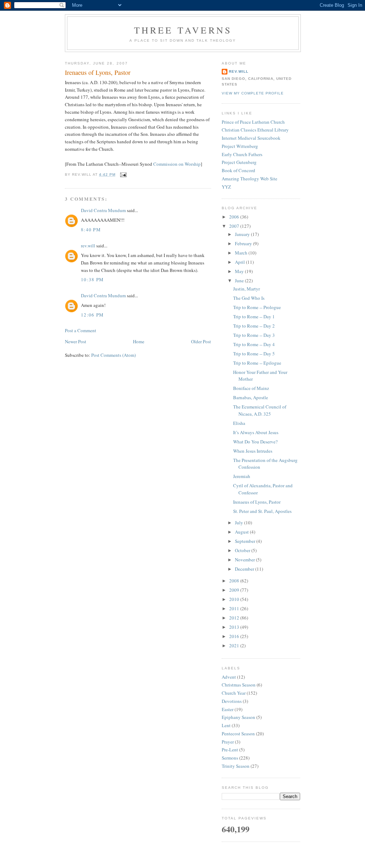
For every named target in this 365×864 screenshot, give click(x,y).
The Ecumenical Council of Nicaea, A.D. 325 (259, 410)
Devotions (232, 701)
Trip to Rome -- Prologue (257, 307)
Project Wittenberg (240, 146)
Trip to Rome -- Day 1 (254, 316)
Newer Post (75, 341)
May (240, 271)
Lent (226, 725)
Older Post (201, 341)
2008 (234, 580)
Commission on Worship (177, 164)
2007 (234, 226)
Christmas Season (239, 685)
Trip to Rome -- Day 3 (254, 335)
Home (138, 341)
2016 (234, 636)
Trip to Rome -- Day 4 (254, 344)
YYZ (226, 187)
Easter (227, 709)
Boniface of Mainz (251, 388)
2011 (234, 608)
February (244, 243)
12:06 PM (92, 315)
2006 (234, 217)
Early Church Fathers (242, 154)
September (245, 541)
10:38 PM (92, 279)
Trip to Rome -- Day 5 (254, 353)
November (245, 559)
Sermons (230, 758)
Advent (229, 677)
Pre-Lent (230, 749)
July (239, 522)
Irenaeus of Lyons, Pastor (97, 72)
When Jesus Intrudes (252, 451)
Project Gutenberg (239, 162)
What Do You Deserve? (255, 441)
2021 (234, 645)
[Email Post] (122, 174)
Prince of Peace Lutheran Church (253, 122)
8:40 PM (91, 229)
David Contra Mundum (103, 210)
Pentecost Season (238, 733)
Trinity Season (236, 766)
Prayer (228, 742)
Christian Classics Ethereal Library (255, 130)
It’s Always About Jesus (255, 432)
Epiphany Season (238, 717)
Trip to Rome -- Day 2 (254, 326)
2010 (234, 599)
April (240, 262)
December (245, 569)
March (241, 253)
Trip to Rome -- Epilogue (257, 363)
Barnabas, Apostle (250, 397)
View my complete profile (253, 93)
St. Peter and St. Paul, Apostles (262, 511)
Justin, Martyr (246, 289)
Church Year (234, 693)
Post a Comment (80, 330)
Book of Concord (238, 170)
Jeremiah (241, 476)
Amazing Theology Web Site (249, 178)
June (240, 280)
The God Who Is (248, 298)
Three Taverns (183, 30)
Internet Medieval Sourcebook (251, 138)
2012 (234, 617)
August (242, 532)
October (243, 550)
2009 (234, 590)
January (243, 234)
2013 (234, 627)
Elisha (239, 423)
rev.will (88, 245)
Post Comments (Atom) (113, 355)
